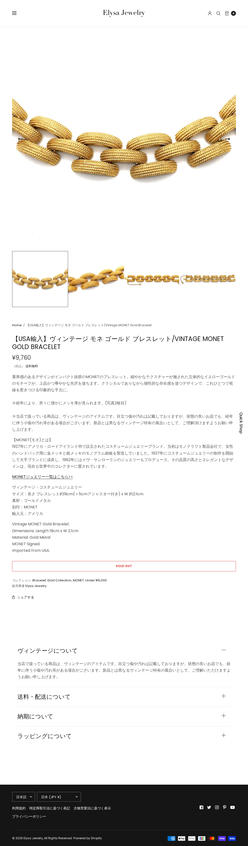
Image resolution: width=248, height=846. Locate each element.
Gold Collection (59, 580)
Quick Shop (241, 423)
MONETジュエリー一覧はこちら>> (42, 477)
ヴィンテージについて (47, 651)
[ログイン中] (210, 13)
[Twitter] (209, 807)
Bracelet (39, 580)
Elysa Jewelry (35, 586)
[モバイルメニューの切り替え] (17, 13)
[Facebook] (201, 807)
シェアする (25, 597)
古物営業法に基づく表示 (92, 808)
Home (17, 325)
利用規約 (19, 808)
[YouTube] (232, 807)
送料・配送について (44, 697)
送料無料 (31, 366)
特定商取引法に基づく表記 (49, 808)
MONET (78, 580)
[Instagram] (217, 807)
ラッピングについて (44, 736)
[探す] (218, 13)
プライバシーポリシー (29, 816)
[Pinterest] (225, 807)
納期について (35, 716)
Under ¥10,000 (96, 580)
